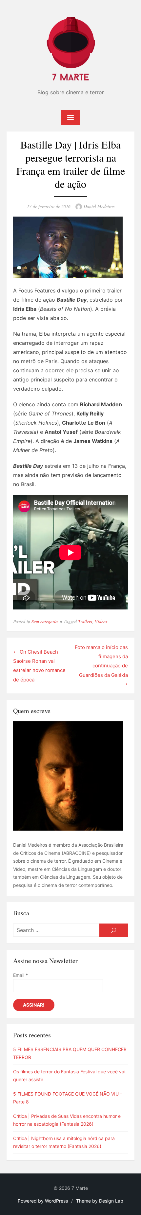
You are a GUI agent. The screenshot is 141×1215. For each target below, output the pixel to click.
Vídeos (101, 621)
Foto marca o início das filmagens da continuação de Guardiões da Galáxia (101, 661)
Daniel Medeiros (99, 206)
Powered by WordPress (43, 1201)
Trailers (85, 621)
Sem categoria (44, 621)
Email (20, 975)
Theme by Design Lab (99, 1201)
